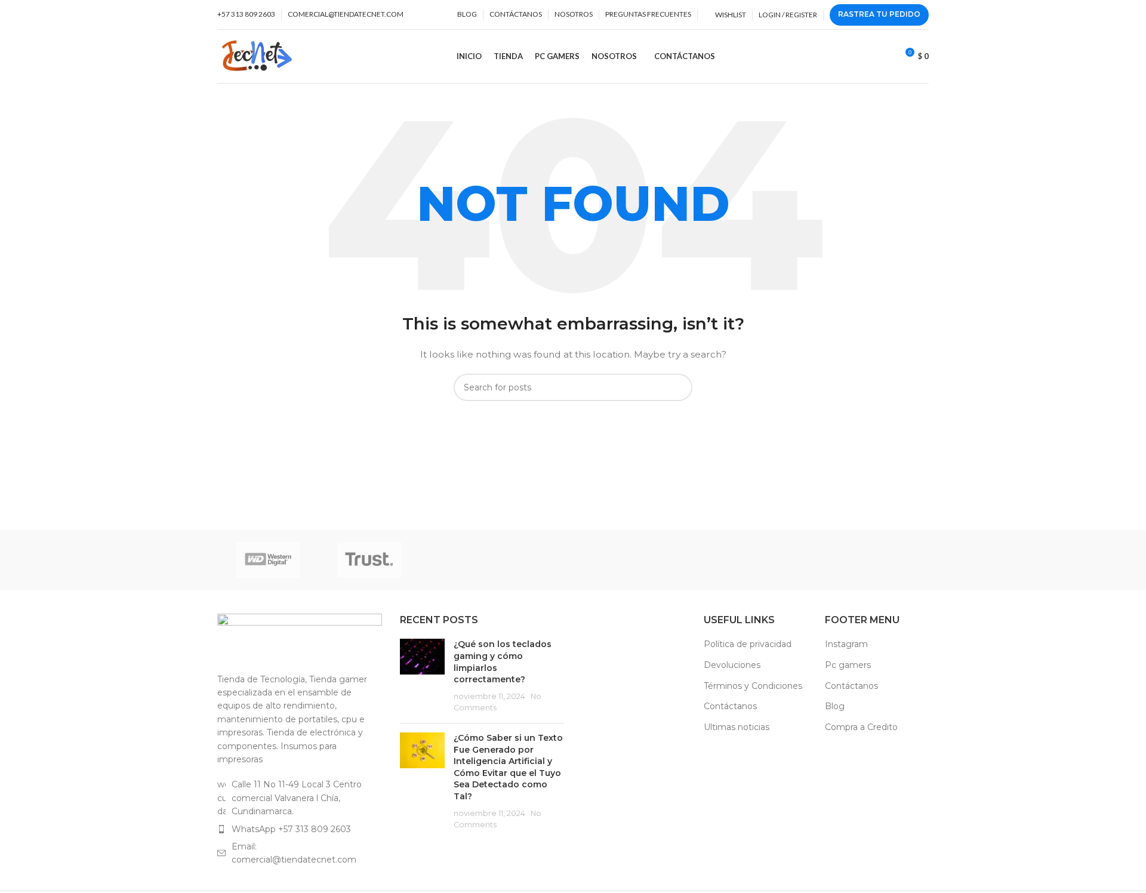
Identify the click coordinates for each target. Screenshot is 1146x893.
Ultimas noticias (736, 727)
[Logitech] (776, 560)
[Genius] (878, 560)
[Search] (884, 57)
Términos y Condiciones (753, 685)
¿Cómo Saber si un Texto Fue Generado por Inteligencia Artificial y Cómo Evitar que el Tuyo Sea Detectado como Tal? (508, 767)
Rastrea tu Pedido (879, 14)
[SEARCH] (678, 387)
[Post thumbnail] (422, 676)
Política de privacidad (747, 644)
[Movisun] (674, 560)
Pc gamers (848, 665)
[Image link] (299, 636)
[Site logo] (257, 55)
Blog (835, 706)
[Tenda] (573, 560)
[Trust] (369, 560)
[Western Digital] (268, 560)
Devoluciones (732, 665)
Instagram (846, 644)
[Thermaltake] (471, 560)
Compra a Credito (861, 727)
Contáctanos (730, 706)
